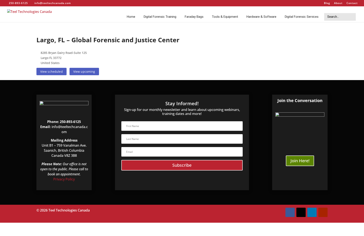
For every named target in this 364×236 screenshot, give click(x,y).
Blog (327, 3)
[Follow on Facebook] (290, 212)
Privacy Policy (64, 179)
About (338, 3)
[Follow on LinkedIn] (312, 212)
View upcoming (84, 72)
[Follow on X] (301, 212)
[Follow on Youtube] (323, 212)
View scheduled (51, 72)
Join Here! (299, 161)
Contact (352, 3)
